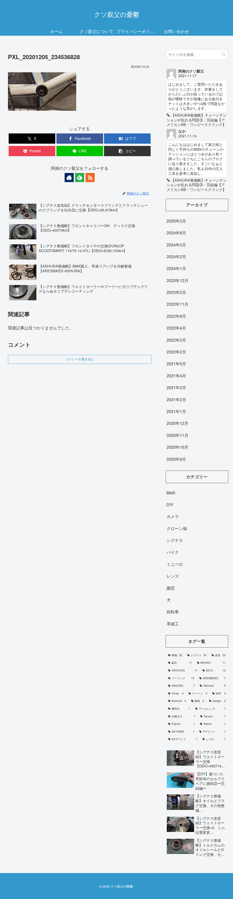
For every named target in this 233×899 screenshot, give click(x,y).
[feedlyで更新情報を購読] (79, 177)
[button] (127, 151)
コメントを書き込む (79, 359)
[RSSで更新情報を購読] (90, 177)
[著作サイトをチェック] (69, 177)
